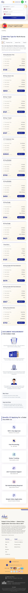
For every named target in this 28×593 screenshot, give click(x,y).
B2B (6, 544)
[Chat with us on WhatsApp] (22, 2)
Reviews (7, 549)
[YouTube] (19, 571)
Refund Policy (17, 546)
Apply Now (20, 69)
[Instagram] (22, 571)
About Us (7, 542)
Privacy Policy (17, 544)
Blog (6, 546)
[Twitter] (14, 571)
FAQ (6, 551)
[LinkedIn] (17, 571)
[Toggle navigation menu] (25, 2)
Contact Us (7, 554)
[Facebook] (11, 571)
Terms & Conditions (18, 542)
